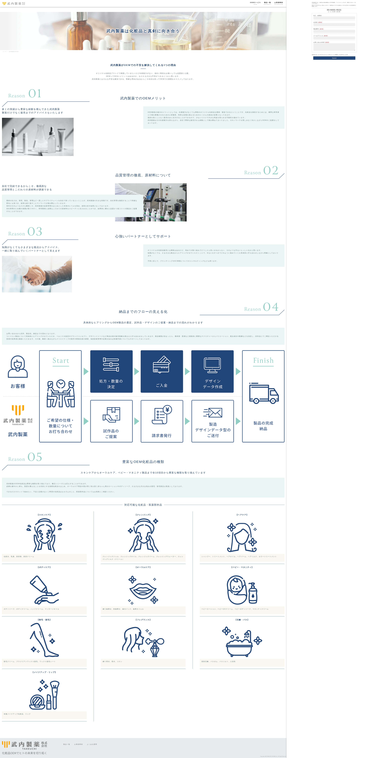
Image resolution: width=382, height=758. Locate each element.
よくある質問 (92, 744)
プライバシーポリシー (327, 54)
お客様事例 (278, 3)
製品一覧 (267, 3)
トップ (5, 51)
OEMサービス (255, 3)
